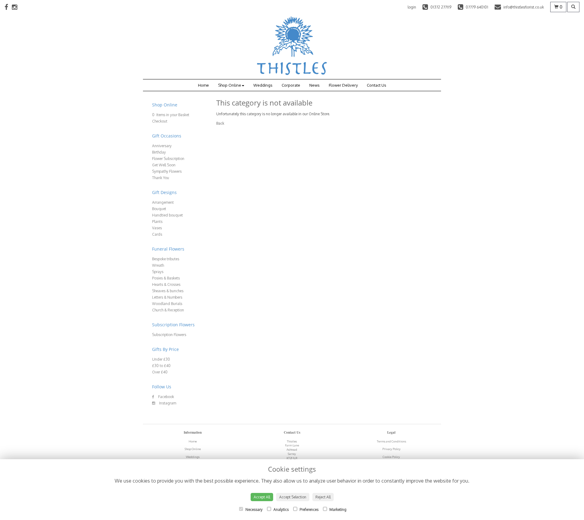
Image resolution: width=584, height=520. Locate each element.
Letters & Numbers (167, 297)
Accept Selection (292, 497)
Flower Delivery (343, 85)
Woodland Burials (167, 303)
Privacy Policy (391, 449)
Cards (157, 234)
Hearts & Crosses (166, 284)
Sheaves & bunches (167, 291)
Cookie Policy (391, 457)
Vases (157, 228)
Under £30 (161, 359)
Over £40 (160, 372)
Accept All (262, 497)
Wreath (158, 265)
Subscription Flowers (169, 334)
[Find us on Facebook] (8, 7)
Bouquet (159, 208)
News (314, 85)
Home (203, 85)
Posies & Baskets (166, 278)
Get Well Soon (164, 165)
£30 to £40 (161, 365)
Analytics (281, 509)
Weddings (263, 85)
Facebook (165, 396)
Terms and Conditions (391, 441)
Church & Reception (168, 310)
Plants (157, 221)
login (412, 7)
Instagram (167, 403)
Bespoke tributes (165, 259)
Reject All (323, 497)
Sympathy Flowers (167, 171)
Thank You (160, 177)
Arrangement (163, 202)
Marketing (337, 509)
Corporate (291, 85)
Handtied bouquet (167, 215)
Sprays (157, 271)
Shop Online (229, 85)
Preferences (308, 509)
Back (220, 123)
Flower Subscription (168, 158)
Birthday (159, 152)
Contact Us (376, 85)
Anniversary (162, 146)
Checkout (159, 121)
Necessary (253, 509)
